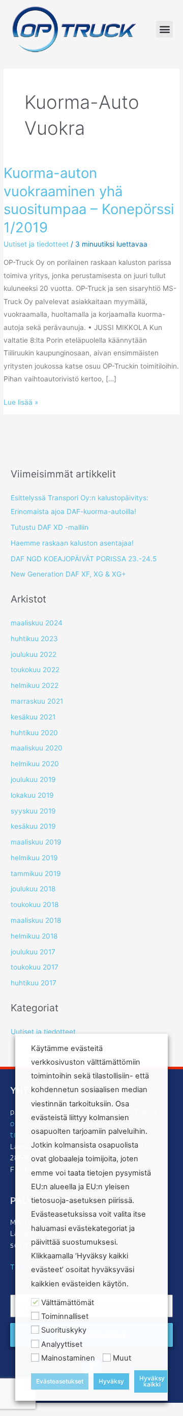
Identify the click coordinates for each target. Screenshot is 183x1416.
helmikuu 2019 (34, 858)
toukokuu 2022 (35, 670)
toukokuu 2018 (34, 904)
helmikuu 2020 (35, 764)
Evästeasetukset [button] (59, 1381)
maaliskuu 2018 (36, 920)
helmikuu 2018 (34, 936)
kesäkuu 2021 (33, 717)
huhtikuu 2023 (34, 639)
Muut (122, 1358)
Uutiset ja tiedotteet (36, 244)
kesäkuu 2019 (33, 826)
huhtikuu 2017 (33, 983)
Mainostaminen (68, 1358)
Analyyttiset (61, 1344)
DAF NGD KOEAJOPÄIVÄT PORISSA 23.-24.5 (84, 559)
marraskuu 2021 (37, 701)
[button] (164, 29)
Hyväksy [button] (111, 1381)
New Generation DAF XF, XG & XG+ (68, 574)
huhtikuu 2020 (34, 733)
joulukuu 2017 (33, 952)
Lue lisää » (21, 401)
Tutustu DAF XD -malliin (49, 527)
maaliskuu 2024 (37, 623)
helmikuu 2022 (34, 685)
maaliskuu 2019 (36, 842)
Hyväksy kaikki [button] (152, 1381)
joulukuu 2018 (33, 889)
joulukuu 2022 (33, 654)
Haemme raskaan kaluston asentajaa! (72, 543)
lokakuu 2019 (32, 795)
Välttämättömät (67, 1302)
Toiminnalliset (64, 1316)
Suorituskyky (63, 1330)
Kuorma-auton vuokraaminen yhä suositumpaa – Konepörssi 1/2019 (89, 200)
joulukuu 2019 (33, 779)
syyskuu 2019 (33, 811)
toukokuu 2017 (34, 967)
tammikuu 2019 (36, 873)
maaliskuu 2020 (37, 748)
